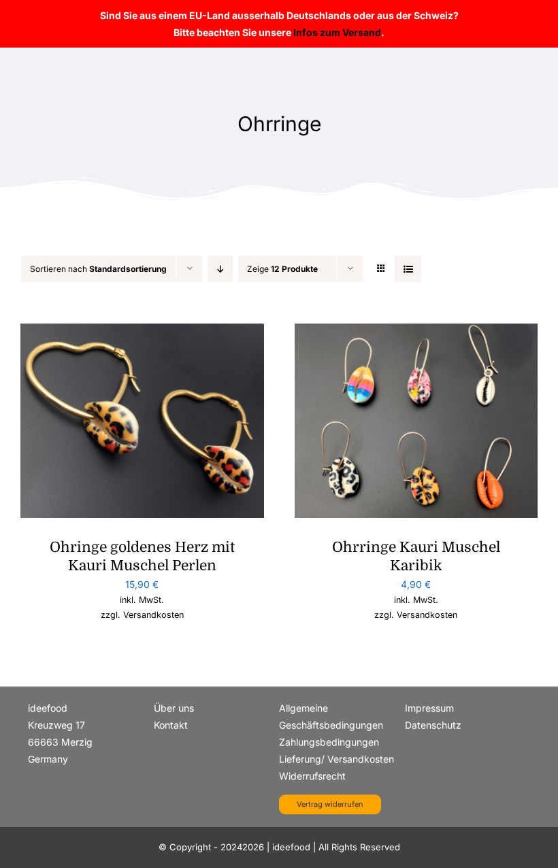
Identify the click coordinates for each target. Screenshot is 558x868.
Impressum (429, 708)
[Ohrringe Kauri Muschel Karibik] (416, 332)
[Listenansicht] (408, 269)
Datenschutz (433, 725)
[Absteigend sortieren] (220, 269)
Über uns (174, 708)
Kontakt (171, 725)
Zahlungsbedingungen (329, 742)
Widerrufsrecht (312, 776)
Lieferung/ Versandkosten (336, 759)
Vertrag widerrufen (330, 804)
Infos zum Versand (337, 32)
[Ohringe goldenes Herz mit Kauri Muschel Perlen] (142, 332)
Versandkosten (153, 615)
